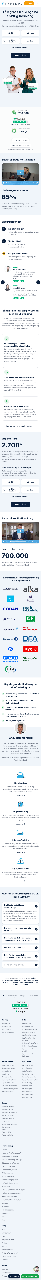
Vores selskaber (8, 1176)
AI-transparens (7, 1173)
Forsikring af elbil (7, 1109)
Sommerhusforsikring (29, 1029)
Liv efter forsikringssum (10, 1088)
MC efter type (27, 1088)
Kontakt (5, 1203)
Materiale (5, 1269)
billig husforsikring (31, 980)
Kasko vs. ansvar (7, 1106)
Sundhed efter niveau (9, 1086)
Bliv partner (6, 1233)
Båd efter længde (28, 1094)
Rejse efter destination (30, 1080)
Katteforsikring (27, 1068)
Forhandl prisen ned (9, 1253)
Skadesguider (7, 1250)
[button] (38, 1267)
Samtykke (5, 1213)
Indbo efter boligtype (29, 1046)
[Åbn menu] (37, 3)
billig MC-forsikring (20, 984)
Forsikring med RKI (9, 1196)
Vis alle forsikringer (19, 47)
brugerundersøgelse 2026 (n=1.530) (22, 149)
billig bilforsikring (16, 980)
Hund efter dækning (29, 1077)
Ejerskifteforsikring (28, 1032)
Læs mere (19, 795)
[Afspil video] (36, 1269)
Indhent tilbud (20, 55)
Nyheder (5, 1246)
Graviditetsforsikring (9, 1080)
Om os (4, 1150)
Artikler (4, 1243)
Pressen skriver (8, 1276)
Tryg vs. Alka (6, 1132)
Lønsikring (5, 1074)
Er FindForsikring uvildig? (12, 1160)
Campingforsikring (8, 1032)
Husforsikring (26, 1023)
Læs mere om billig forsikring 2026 (19, 426)
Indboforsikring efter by (30, 1043)
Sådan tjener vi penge (10, 1163)
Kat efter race (27, 1086)
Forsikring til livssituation (11, 1200)
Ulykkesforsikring (8, 1065)
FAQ (3, 1236)
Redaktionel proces (9, 1170)
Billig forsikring (27, 1097)
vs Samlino (6, 1186)
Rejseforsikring (27, 1071)
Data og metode (8, 1166)
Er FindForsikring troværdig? (13, 1190)
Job (3, 1220)
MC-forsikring (6, 1026)
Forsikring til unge (8, 1118)
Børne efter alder (7, 1091)
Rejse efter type (27, 1083)
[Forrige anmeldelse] (3, 282)
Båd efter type (27, 1091)
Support (5, 1229)
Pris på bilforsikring (8, 1115)
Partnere (5, 1216)
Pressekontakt (7, 1273)
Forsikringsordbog (9, 1256)
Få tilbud (29, 3)
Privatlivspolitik (8, 1210)
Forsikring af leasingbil (9, 1112)
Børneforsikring (7, 1077)
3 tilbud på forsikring (10, 1156)
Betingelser (6, 1206)
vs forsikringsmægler (10, 1183)
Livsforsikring (6, 1071)
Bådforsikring (6, 1029)
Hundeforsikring (27, 1065)
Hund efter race (27, 1074)
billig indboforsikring (10, 982)
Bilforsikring (6, 1023)
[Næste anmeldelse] (38, 282)
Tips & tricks (6, 1121)
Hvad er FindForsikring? (11, 1153)
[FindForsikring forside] (12, 3)
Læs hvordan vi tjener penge (13, 921)
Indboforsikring (27, 1026)
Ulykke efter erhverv (9, 1083)
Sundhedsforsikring (8, 1068)
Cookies (5, 1260)
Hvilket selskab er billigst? (12, 1193)
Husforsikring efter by (29, 1035)
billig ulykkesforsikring (27, 982)
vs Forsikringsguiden (10, 1180)
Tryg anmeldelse (7, 1135)
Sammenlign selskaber (9, 1124)
